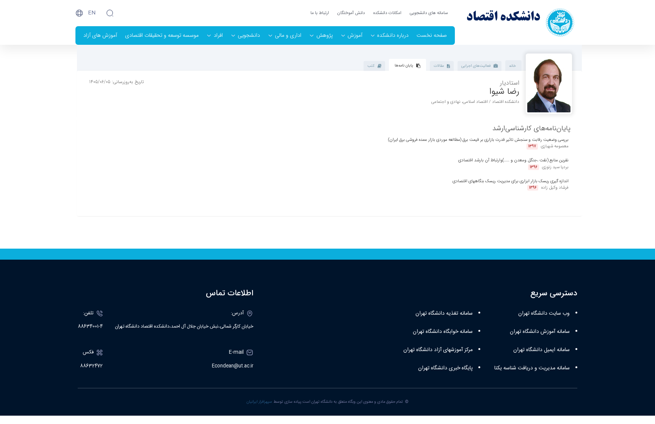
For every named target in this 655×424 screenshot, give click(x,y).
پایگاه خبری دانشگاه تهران (445, 368)
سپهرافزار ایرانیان (259, 402)
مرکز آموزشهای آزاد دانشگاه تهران (438, 350)
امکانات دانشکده (387, 13)
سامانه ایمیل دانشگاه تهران (541, 350)
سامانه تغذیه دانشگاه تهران (444, 313)
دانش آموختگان (351, 13)
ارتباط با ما (319, 13)
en (92, 12)
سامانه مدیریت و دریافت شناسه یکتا (532, 368)
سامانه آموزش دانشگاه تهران (540, 331)
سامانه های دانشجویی (429, 13)
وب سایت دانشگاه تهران (544, 313)
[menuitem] (432, 35)
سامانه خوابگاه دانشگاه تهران (443, 331)
